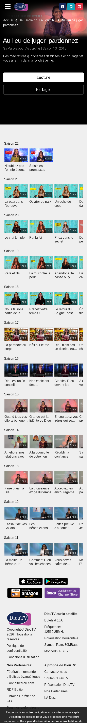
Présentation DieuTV (59, 684)
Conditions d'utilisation (23, 657)
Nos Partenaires (56, 691)
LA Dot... (50, 697)
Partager (43, 89)
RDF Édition (15, 689)
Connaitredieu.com (20, 683)
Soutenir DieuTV (56, 678)
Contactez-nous (55, 671)
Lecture (43, 77)
